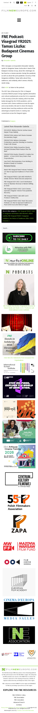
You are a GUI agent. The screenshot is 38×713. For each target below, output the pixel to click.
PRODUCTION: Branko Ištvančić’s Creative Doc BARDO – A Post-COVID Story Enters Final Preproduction (19, 156)
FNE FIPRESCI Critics (19, 695)
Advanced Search (19, 702)
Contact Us (18, 707)
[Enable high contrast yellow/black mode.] (25, 3)
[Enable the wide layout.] (35, 3)
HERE (7, 87)
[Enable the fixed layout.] (33, 3)
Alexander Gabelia (9, 60)
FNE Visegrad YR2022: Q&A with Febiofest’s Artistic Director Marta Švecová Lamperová (18, 178)
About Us (24, 707)
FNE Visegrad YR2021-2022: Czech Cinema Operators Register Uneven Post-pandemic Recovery (18, 191)
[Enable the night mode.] (14, 3)
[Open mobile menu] (19, 20)
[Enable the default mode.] (10, 3)
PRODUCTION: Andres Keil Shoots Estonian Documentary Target (18, 136)
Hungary (12, 121)
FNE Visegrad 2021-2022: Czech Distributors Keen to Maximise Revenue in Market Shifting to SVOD (18, 184)
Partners (12, 707)
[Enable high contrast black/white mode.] (17, 3)
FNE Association (19, 697)
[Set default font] (32, 6)
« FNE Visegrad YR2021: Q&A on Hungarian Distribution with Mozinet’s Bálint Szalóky (19, 213)
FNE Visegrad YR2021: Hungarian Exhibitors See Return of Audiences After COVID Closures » (18, 218)
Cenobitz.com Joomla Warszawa (25, 710)
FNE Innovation (19, 700)
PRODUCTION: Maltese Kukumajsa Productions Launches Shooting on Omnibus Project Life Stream (18, 142)
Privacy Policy (5, 707)
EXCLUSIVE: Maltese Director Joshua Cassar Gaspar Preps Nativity (18, 131)
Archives (19, 705)
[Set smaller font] (28, 6)
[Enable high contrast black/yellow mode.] (21, 3)
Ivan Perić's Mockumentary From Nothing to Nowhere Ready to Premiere (18, 162)
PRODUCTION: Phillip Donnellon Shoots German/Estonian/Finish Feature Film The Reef (17, 149)
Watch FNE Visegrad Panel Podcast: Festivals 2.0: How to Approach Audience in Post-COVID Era (18, 171)
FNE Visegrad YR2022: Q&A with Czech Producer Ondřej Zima (16, 197)
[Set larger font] (35, 6)
